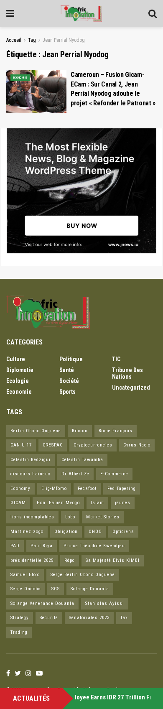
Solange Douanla (90, 589)
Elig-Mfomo (54, 488)
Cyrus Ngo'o (136, 445)
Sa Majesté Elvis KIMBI (113, 560)
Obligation (66, 531)
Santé (66, 370)
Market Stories (103, 517)
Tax (124, 617)
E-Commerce (114, 474)
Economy (20, 488)
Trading (19, 632)
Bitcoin (80, 431)
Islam (97, 502)
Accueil (13, 40)
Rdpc (69, 560)
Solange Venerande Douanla (42, 603)
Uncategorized (131, 387)
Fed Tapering (121, 488)
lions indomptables (32, 517)
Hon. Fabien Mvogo (58, 502)
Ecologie (17, 380)
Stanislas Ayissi (104, 603)
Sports (67, 391)
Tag (32, 40)
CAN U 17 (21, 445)
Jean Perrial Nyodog (64, 40)
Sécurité (49, 617)
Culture (15, 359)
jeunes (122, 502)
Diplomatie (19, 370)
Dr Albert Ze (75, 474)
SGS (55, 589)
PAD (15, 545)
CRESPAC (53, 445)
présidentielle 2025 (31, 560)
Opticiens (123, 531)
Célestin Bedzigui (30, 459)
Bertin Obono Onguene (35, 431)
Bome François (115, 431)
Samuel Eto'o (25, 574)
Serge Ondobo (25, 589)
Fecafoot (87, 488)
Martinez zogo (26, 531)
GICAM (18, 502)
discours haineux (30, 474)
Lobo (70, 517)
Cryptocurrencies (93, 445)
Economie (20, 77)
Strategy (19, 617)
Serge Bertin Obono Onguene (83, 574)
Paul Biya (42, 545)
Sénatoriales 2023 (89, 617)
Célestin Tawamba (82, 459)
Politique (71, 359)
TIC (116, 359)
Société (69, 380)
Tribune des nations (127, 373)
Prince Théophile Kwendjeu (94, 545)
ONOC (95, 531)
